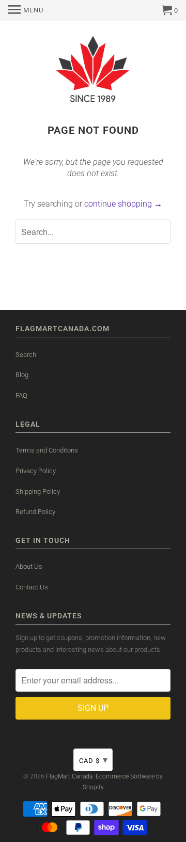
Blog (22, 375)
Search (26, 354)
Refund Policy (35, 512)
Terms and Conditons (47, 450)
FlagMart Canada (69, 776)
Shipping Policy (38, 491)
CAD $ (93, 759)
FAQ (21, 395)
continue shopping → (123, 204)
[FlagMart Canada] (93, 71)
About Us (29, 566)
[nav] (25, 10)
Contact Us (32, 587)
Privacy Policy (36, 471)
